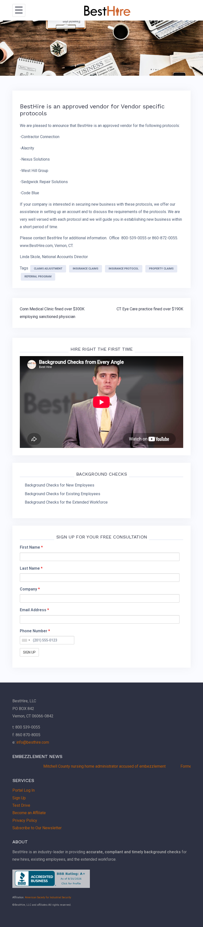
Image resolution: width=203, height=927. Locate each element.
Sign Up (19, 798)
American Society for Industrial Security (48, 897)
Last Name (31, 568)
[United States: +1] (25, 640)
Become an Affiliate (29, 812)
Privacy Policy (24, 820)
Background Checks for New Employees (59, 485)
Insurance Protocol (124, 268)
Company (30, 589)
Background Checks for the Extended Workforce (66, 502)
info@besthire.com (32, 742)
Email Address (34, 610)
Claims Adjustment (48, 268)
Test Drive (21, 805)
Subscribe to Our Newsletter (37, 828)
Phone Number (35, 631)
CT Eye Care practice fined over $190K (150, 309)
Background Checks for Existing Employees (62, 493)
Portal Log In (23, 790)
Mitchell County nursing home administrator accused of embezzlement (90, 766)
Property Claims (161, 268)
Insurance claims (85, 268)
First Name (31, 547)
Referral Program (38, 276)
